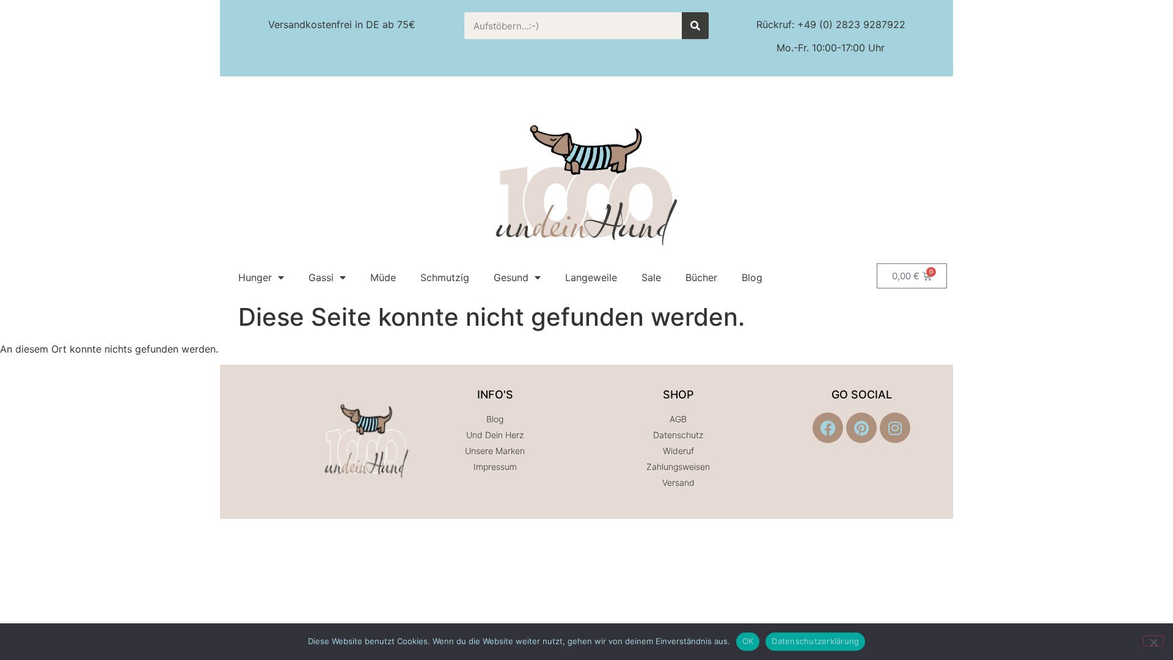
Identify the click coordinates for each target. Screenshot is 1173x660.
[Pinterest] (861, 428)
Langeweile (591, 277)
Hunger (255, 277)
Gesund (511, 277)
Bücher (701, 277)
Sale (651, 277)
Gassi (321, 277)
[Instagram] (895, 428)
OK (748, 641)
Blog (752, 277)
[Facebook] (828, 428)
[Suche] (695, 25)
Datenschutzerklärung (815, 641)
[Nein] (1153, 641)
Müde (383, 277)
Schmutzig (444, 277)
